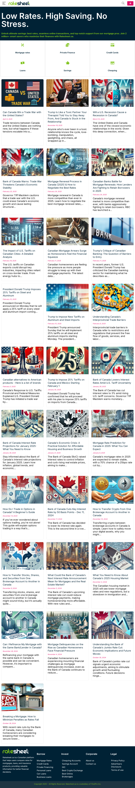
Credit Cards (112, 52)
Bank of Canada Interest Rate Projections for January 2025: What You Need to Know (19, 446)
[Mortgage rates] (22, 45)
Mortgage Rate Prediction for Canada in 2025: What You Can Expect (110, 446)
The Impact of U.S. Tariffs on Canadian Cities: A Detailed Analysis (19, 253)
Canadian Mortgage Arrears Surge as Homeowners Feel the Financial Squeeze (67, 253)
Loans (22, 70)
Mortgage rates (22, 52)
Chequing (112, 70)
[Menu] (4, 3)
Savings (67, 70)
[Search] (123, 3)
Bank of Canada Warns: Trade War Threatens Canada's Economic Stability (22, 184)
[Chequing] (112, 63)
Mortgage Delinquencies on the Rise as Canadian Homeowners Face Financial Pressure (65, 647)
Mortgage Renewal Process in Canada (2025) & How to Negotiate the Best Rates (65, 184)
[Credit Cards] (112, 45)
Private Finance (67, 52)
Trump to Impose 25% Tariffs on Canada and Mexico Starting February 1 (66, 382)
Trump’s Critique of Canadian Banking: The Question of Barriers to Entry (112, 253)
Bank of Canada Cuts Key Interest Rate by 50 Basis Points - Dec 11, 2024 (67, 512)
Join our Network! (130, 3)
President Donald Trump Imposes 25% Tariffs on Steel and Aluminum (22, 292)
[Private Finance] (67, 45)
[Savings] (67, 63)
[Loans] (22, 63)
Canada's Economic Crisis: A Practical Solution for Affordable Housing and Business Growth (65, 446)
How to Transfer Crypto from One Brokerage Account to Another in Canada (112, 512)
